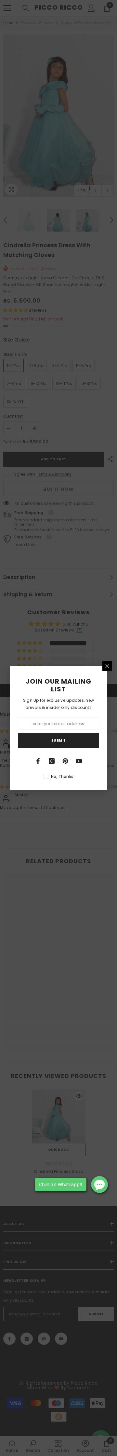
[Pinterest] (65, 761)
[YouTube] (79, 761)
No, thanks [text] (62, 776)
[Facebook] (38, 761)
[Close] (107, 666)
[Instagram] (51, 761)
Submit (58, 740)
